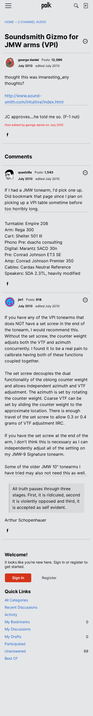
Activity (11, 614)
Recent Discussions (21, 607)
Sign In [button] (18, 577)
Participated (15, 644)
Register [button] (49, 577)
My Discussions (17, 629)
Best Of (11, 658)
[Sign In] (85, 5)
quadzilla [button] (25, 172)
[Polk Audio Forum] (46, 5)
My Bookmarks (46, 622)
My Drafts (46, 636)
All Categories (16, 600)
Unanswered (46, 651)
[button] (85, 41)
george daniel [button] (28, 60)
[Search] (76, 5)
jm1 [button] (20, 299)
